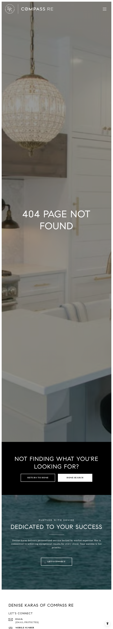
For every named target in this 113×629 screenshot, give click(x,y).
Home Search (75, 478)
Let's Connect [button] (57, 561)
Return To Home (38, 478)
